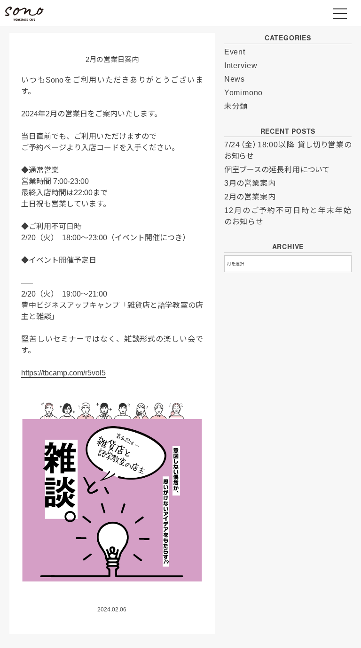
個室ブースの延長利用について (277, 170)
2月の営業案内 (250, 197)
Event (234, 52)
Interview (241, 65)
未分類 (236, 106)
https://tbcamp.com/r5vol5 (63, 373)
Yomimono (243, 93)
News (234, 79)
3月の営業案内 (250, 183)
